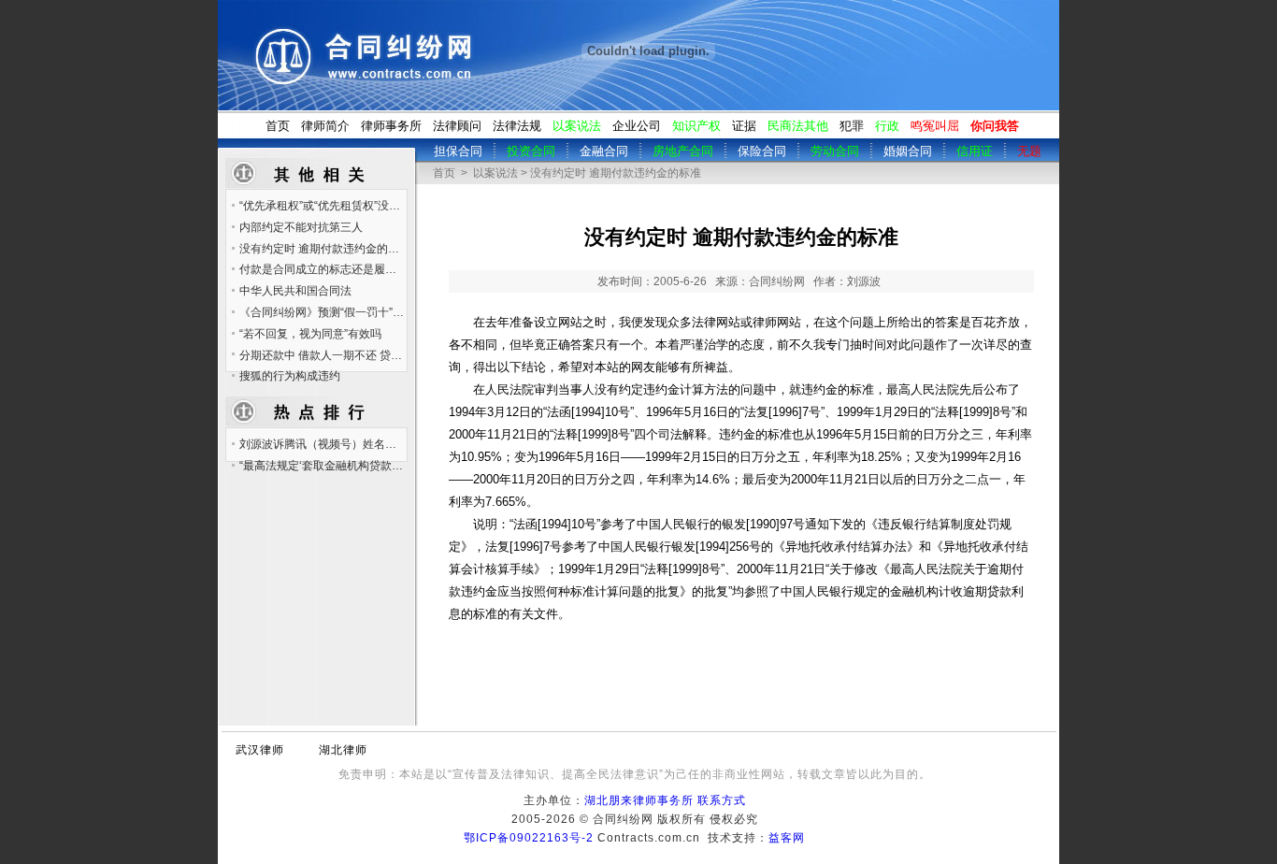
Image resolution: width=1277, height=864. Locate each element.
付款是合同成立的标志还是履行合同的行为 (322, 269)
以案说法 (495, 173)
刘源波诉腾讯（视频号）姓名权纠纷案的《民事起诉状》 (322, 444)
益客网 (786, 837)
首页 (277, 126)
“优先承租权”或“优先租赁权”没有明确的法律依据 (322, 205)
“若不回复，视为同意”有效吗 (310, 333)
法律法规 (517, 126)
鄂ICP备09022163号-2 (529, 837)
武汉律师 (260, 749)
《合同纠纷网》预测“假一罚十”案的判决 (322, 312)
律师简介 (325, 126)
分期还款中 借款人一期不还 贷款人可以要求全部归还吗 (322, 355)
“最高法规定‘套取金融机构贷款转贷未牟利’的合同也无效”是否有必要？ (322, 465)
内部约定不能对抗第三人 (301, 227)
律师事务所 (391, 126)
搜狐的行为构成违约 (289, 375)
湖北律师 (343, 749)
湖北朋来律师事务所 (639, 800)
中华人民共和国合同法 (295, 290)
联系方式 (721, 800)
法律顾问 (457, 126)
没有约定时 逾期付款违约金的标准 (322, 248)
